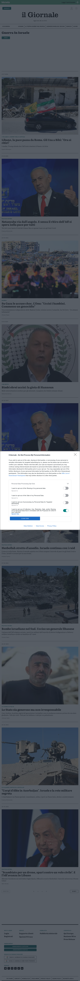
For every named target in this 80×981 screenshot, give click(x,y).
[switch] (66, 488)
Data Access (40, 526)
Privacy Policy (51, 526)
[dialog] (40, 490)
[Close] (76, 455)
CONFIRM (25, 518)
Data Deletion (28, 526)
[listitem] (40, 484)
